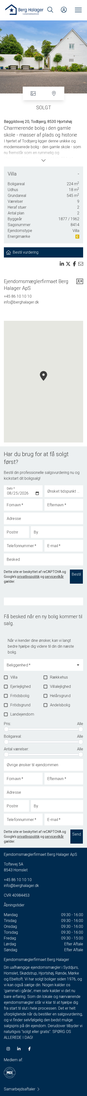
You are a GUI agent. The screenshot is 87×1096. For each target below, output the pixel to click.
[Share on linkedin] (61, 263)
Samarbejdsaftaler (19, 1089)
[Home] (24, 9)
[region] (43, 381)
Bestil (76, 574)
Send (76, 834)
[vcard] (79, 285)
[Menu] (77, 10)
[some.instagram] (8, 1048)
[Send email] (80, 263)
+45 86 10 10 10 (18, 296)
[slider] (6, 729)
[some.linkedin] (18, 1048)
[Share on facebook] (74, 263)
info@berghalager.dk (21, 302)
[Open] (78, 665)
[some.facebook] (29, 1048)
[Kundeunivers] (64, 10)
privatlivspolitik (28, 577)
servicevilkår (54, 577)
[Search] (50, 10)
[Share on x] (68, 263)
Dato (11, 488)
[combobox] (40, 667)
